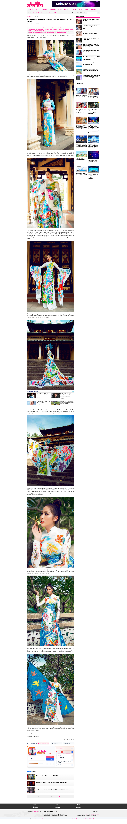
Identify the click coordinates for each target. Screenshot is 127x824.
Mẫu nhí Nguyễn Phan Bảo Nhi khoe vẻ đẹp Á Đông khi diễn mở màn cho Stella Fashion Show (47, 32)
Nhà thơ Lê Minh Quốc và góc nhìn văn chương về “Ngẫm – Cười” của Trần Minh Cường (91, 46)
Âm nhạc (60, 9)
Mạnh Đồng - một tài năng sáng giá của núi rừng (91, 38)
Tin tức (37, 9)
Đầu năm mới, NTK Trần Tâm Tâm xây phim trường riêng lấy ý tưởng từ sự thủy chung (46, 27)
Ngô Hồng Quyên (42, 751)
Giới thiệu (29, 812)
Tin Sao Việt (87, 818)
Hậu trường (44, 9)
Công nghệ (93, 9)
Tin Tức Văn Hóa (35, 811)
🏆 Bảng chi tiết (60, 748)
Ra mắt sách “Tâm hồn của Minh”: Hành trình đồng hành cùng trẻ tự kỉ (91, 69)
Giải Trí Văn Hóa (74, 818)
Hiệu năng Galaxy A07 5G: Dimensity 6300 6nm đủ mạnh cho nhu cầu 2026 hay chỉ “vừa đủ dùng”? (91, 77)
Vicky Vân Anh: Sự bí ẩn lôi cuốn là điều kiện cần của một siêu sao (91, 20)
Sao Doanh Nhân (82, 818)
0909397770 (86, 814)
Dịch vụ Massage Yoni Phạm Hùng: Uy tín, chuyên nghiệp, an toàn (91, 32)
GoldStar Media (35, 818)
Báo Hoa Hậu (96, 818)
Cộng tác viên (39, 812)
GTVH (78, 818)
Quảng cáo (34, 812)
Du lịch (86, 9)
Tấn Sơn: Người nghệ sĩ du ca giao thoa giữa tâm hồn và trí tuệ (91, 51)
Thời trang (73, 9)
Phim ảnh (66, 9)
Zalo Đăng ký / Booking (44, 743)
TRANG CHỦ (30, 9)
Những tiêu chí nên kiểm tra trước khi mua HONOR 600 (91, 63)
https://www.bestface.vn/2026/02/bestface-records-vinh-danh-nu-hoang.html (64, 753)
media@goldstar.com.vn (60, 796)
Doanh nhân (52, 9)
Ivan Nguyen (43, 818)
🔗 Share (50, 759)
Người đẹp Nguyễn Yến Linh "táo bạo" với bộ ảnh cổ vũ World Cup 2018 (90, 27)
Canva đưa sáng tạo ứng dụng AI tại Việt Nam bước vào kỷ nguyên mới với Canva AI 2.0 (91, 58)
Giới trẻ (80, 9)
